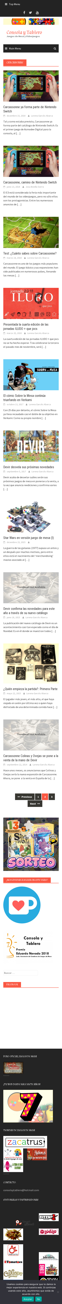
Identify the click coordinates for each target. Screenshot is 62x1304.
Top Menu (14, 4)
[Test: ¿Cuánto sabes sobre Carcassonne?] (31, 232)
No (38, 1299)
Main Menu (15, 48)
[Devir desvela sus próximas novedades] (31, 445)
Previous (26, 796)
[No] (58, 1292)
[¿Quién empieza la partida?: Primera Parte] (31, 663)
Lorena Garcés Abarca (42, 115)
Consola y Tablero (24, 32)
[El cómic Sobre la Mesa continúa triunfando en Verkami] (31, 374)
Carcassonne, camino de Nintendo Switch (30, 182)
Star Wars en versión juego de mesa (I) (28, 538)
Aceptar (28, 1299)
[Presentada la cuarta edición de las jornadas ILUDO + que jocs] (31, 303)
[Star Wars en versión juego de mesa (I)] (31, 516)
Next (33, 803)
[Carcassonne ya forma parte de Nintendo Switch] (31, 85)
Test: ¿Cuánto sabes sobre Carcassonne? (30, 253)
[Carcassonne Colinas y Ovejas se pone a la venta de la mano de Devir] (31, 734)
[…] (18, 133)
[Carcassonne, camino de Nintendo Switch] (31, 161)
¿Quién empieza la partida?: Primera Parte (30, 689)
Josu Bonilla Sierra (35, 186)
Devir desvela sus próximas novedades (28, 467)
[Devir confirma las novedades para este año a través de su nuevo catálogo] (31, 587)
